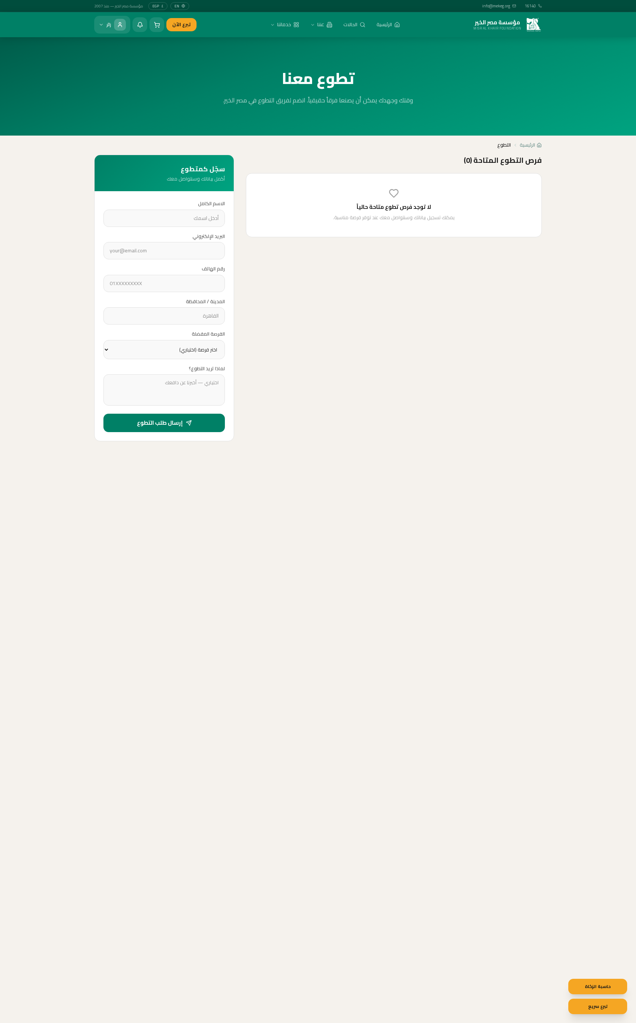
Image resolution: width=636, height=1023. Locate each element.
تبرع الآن (181, 24)
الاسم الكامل (211, 203)
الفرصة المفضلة (208, 334)
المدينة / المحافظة (205, 301)
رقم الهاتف (213, 269)
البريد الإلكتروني (208, 236)
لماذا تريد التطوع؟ (207, 368)
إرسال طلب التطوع (160, 422)
